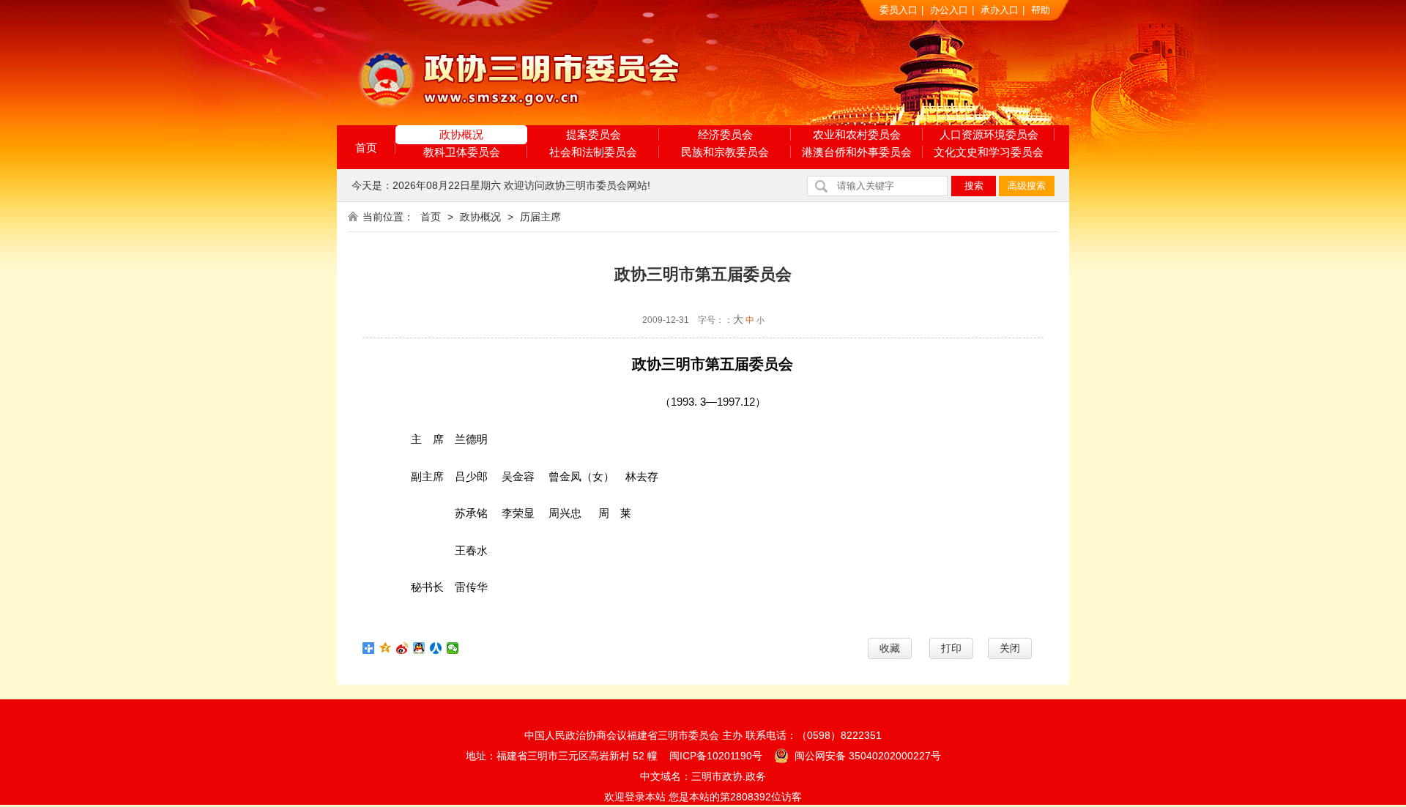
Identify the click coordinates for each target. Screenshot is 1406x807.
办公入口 (949, 9)
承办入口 (1000, 9)
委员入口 (898, 9)
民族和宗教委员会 (725, 152)
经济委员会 (725, 134)
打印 (951, 648)
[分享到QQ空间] (385, 648)
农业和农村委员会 (857, 134)
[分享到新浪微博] (402, 648)
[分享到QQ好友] (419, 648)
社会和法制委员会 (593, 152)
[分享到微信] (453, 648)
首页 (366, 147)
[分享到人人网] (436, 648)
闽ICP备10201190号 (715, 756)
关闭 (1010, 648)
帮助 (1040, 9)
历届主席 (540, 217)
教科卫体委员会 (461, 152)
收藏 (889, 648)
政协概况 (461, 134)
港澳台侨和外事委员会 (857, 152)
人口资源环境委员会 (989, 134)
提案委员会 (593, 134)
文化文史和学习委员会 (989, 152)
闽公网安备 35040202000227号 (866, 756)
